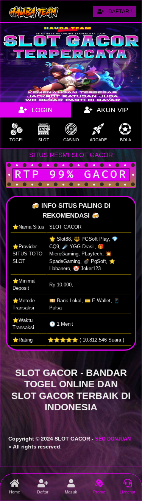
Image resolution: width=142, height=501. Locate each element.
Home (14, 492)
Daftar (42, 492)
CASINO (71, 140)
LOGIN (41, 110)
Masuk (71, 492)
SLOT (43, 140)
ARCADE (98, 140)
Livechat (127, 492)
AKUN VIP (111, 110)
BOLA (125, 140)
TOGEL (16, 140)
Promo (99, 492)
